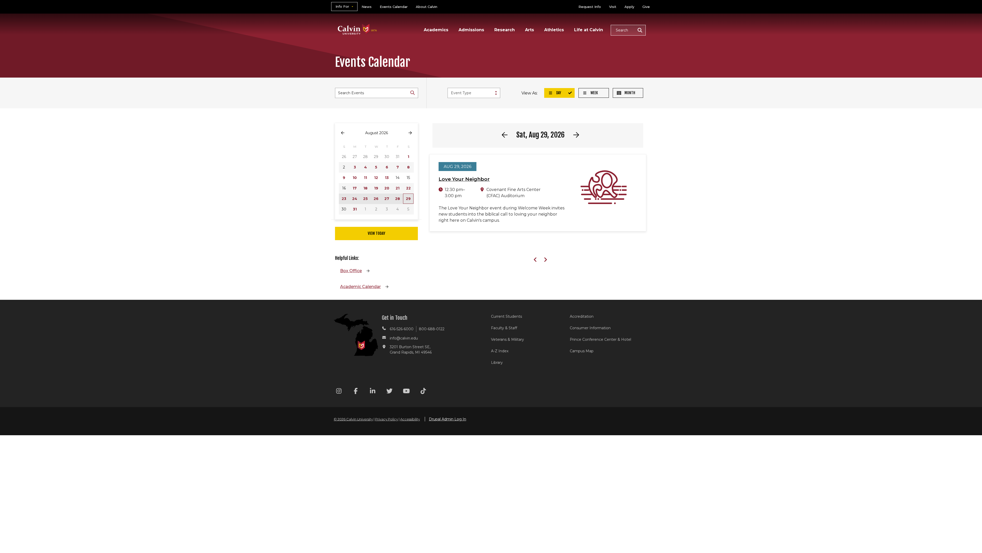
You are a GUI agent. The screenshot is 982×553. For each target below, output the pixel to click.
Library (497, 362)
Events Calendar (394, 7)
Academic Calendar (360, 286)
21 (397, 188)
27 (386, 198)
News (367, 7)
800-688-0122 (431, 329)
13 (387, 177)
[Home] (357, 22)
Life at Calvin (588, 29)
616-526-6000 (402, 329)
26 (376, 198)
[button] (628, 30)
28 (397, 198)
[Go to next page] (410, 133)
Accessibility (410, 419)
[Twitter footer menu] (389, 391)
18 (365, 188)
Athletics (554, 29)
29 (408, 198)
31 (355, 209)
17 (355, 188)
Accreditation (582, 316)
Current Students (506, 316)
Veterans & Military (507, 339)
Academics (436, 29)
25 (365, 198)
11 (365, 177)
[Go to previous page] (343, 133)
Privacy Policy (386, 419)
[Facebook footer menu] (356, 391)
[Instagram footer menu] (339, 391)
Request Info (589, 7)
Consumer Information (590, 328)
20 (386, 188)
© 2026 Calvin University (353, 419)
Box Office (351, 270)
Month (629, 93)
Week (594, 93)
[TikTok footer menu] (423, 391)
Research (504, 29)
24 (354, 198)
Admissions (471, 29)
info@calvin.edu (404, 338)
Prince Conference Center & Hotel (600, 339)
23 (344, 198)
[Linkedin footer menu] (372, 391)
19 (376, 188)
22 (408, 188)
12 (376, 177)
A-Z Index (499, 351)
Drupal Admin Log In (447, 419)
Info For (342, 6)
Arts (529, 29)
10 (355, 177)
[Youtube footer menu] (406, 391)
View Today (376, 233)
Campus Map (582, 351)
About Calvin (426, 7)
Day (558, 93)
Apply (629, 7)
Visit (612, 7)
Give (646, 7)
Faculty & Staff (504, 328)
